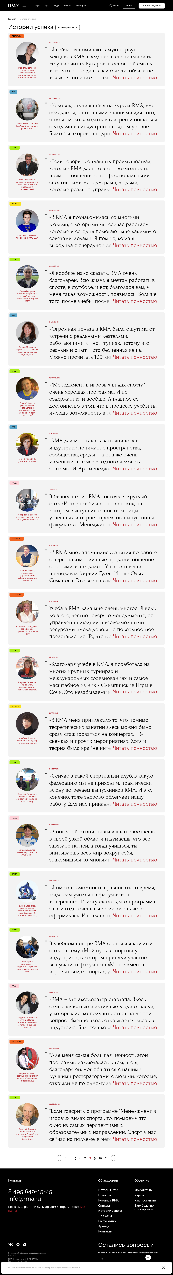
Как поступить (145, 1200)
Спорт (37, 5)
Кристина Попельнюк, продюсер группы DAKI (27, 236)
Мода (56, 5)
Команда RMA (108, 1200)
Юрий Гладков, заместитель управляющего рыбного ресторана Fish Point (27, 575)
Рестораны (81, 5)
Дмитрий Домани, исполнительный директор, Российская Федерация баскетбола (27, 1134)
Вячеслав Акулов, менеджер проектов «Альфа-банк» (27, 852)
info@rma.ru (24, 1198)
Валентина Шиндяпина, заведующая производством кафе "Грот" (27, 630)
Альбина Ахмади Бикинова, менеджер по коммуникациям (27, 740)
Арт (46, 5)
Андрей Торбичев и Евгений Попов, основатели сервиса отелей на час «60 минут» (27, 1022)
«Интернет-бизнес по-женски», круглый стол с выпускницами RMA (27, 517)
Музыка (67, 5)
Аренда (103, 1226)
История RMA (108, 1190)
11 (106, 1158)
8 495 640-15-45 (30, 1191)
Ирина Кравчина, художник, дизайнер (27, 460)
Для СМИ (105, 1216)
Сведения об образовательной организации (27, 1253)
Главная (12, 19)
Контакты (105, 1231)
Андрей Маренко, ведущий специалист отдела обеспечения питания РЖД (27, 1077)
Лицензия (12, 1255)
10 (100, 1158)
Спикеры (104, 1205)
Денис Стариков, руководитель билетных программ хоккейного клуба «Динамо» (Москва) (27, 911)
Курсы (139, 1195)
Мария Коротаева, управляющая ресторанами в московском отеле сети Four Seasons (27, 73)
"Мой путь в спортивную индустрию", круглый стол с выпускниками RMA (27, 967)
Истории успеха (110, 1211)
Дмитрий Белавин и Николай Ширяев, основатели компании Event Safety (27, 798)
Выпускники (107, 1221)
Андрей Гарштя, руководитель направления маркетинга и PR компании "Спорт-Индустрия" (27, 409)
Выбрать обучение (151, 5)
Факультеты (143, 1190)
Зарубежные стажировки (144, 1207)
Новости (104, 1195)
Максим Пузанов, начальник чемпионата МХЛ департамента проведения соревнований (27, 184)
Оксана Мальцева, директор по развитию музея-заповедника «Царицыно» (27, 351)
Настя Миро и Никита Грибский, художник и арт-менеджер (27, 126)
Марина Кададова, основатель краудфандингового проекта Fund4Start (27, 686)
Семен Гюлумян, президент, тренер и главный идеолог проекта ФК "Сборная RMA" (27, 296)
